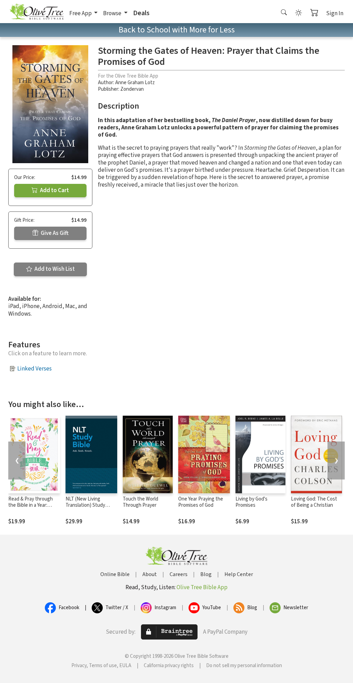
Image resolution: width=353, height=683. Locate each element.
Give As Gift (54, 233)
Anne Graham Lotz (135, 82)
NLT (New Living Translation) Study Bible (85, 505)
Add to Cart (54, 190)
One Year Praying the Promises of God (200, 502)
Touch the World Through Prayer (140, 502)
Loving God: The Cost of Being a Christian (314, 502)
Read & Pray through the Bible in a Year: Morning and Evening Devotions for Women (31, 508)
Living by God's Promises (251, 502)
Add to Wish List (54, 269)
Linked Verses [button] (34, 369)
